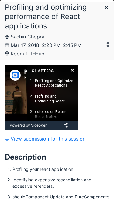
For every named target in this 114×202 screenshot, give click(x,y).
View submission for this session (47, 139)
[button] (106, 8)
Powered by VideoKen (28, 125)
